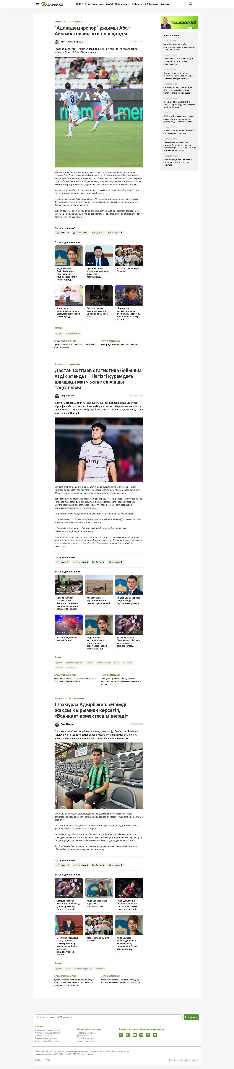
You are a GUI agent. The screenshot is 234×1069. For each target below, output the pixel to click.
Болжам (165, 4)
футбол (59, 333)
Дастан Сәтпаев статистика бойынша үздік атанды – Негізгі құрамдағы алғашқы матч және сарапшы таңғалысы (74, 982)
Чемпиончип (71, 668)
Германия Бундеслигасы (46, 1038)
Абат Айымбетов (73, 333)
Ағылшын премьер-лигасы (47, 1033)
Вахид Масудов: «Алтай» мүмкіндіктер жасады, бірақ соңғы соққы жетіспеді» (179, 47)
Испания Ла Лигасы (44, 1035)
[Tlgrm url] (148, 1035)
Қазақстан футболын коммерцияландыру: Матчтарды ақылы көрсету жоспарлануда (120, 981)
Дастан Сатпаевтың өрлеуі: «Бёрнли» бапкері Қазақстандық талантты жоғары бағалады (178, 76)
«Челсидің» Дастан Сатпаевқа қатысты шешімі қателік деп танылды (177, 162)
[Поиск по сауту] (190, 4)
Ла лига (138, 4)
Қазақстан (127, 663)
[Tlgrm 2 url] (155, 1035)
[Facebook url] (121, 1035)
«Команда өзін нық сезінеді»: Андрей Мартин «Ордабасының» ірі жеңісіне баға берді (179, 104)
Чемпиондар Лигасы (86, 1033)
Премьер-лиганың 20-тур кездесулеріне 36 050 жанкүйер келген (75, 345)
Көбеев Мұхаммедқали (72, 42)
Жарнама (194, 1060)
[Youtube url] (134, 1035)
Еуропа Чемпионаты (86, 1041)
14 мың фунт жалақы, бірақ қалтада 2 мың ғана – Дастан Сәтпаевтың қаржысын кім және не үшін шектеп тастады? (179, 146)
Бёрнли (59, 668)
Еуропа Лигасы (84, 1035)
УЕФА (68, 969)
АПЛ (110, 4)
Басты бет (60, 22)
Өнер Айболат (67, 396)
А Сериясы (152, 4)
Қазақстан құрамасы (74, 663)
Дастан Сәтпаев (103, 663)
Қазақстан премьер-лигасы (48, 1030)
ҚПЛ (80, 4)
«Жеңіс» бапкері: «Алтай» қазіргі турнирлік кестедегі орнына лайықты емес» (178, 61)
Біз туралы (174, 1060)
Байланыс (184, 1060)
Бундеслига (123, 4)
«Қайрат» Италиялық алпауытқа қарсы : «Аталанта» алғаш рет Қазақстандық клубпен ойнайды (178, 119)
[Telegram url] (141, 1035)
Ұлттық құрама (96, 4)
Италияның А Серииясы (46, 1041)
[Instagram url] (127, 1035)
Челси (116, 663)
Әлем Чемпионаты (85, 1038)
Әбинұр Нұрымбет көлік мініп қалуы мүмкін (120, 344)
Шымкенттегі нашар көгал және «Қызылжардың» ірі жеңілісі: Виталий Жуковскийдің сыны (177, 90)
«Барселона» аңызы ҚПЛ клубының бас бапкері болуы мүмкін (179, 132)
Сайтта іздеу (191, 1017)
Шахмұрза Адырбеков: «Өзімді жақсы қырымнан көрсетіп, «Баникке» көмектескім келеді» (121, 681)
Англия (90, 663)
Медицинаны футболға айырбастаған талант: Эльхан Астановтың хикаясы (75, 680)
